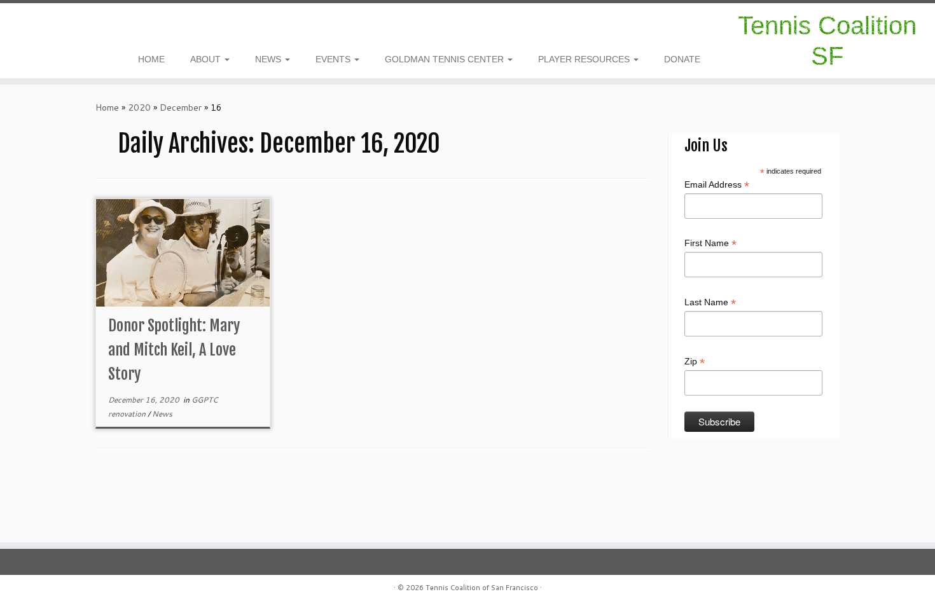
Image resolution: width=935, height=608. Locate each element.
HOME (151, 59)
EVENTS (334, 59)
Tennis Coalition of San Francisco (482, 588)
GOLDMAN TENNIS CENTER (445, 59)
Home (107, 107)
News (162, 413)
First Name (710, 243)
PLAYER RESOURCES (585, 59)
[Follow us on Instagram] (41, 27)
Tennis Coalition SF (827, 40)
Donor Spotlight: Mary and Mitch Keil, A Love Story (174, 349)
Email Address (716, 185)
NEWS (269, 59)
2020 (139, 107)
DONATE (682, 59)
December (181, 107)
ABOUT (206, 59)
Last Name (710, 302)
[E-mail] (57, 27)
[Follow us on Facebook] (49, 27)
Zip (694, 362)
